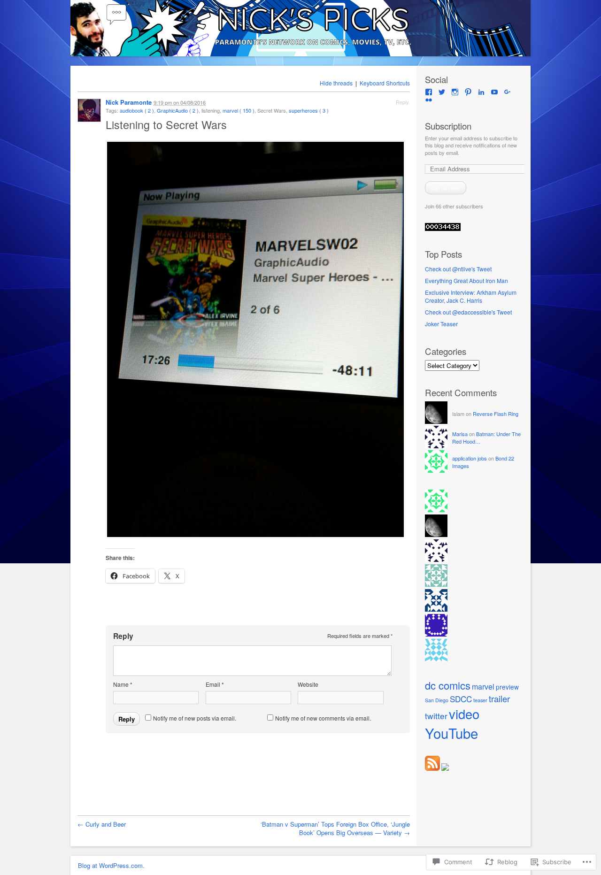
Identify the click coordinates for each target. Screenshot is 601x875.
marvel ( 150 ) (238, 110)
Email (215, 684)
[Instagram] (455, 92)
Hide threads (336, 83)
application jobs (469, 458)
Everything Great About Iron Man (466, 280)
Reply (402, 102)
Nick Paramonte (129, 102)
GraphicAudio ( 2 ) (178, 110)
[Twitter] (442, 92)
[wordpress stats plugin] (443, 228)
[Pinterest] (468, 92)
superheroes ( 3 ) (309, 110)
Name (122, 684)
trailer (499, 698)
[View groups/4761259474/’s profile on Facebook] (428, 92)
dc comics (447, 685)
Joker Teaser (441, 324)
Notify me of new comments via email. (323, 718)
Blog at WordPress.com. (111, 865)
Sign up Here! (445, 188)
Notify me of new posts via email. (194, 718)
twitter (436, 715)
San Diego (436, 700)
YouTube (451, 733)
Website (308, 684)
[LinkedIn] (481, 92)
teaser (480, 700)
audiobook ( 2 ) (137, 110)
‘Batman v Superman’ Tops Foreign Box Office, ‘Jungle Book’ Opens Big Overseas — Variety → (335, 828)
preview (507, 686)
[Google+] (507, 92)
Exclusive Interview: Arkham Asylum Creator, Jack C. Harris (470, 296)
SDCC (461, 699)
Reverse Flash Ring (495, 413)
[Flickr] (428, 100)
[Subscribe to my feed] (432, 768)
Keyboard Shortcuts (385, 83)
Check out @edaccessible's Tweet (468, 312)
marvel (483, 686)
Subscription (448, 126)
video (464, 714)
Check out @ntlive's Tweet (458, 269)
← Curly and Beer (101, 824)
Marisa (460, 434)
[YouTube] (494, 92)
